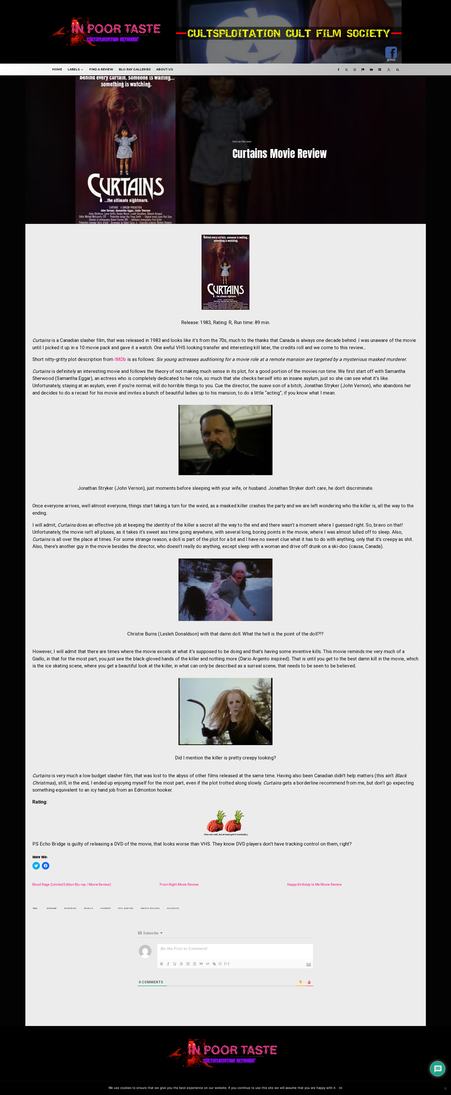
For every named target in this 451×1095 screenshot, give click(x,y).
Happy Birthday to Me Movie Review (314, 884)
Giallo (89, 908)
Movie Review (242, 141)
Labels (74, 69)
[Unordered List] (194, 964)
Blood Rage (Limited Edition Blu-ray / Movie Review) (71, 884)
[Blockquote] (201, 964)
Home (57, 69)
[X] (346, 69)
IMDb (120, 359)
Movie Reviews (150, 908)
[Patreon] (363, 69)
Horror (106, 908)
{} (220, 963)
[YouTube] (371, 69)
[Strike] (181, 964)
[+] (226, 963)
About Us (164, 69)
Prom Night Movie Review (179, 884)
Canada (52, 908)
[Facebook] (338, 69)
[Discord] (380, 69)
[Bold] (161, 964)
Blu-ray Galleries (135, 69)
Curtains (71, 908)
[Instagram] (355, 69)
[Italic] (168, 964)
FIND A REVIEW (101, 69)
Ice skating (126, 908)
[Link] (214, 964)
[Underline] (174, 964)
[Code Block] (207, 964)
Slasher (173, 908)
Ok (341, 1088)
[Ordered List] (188, 964)
